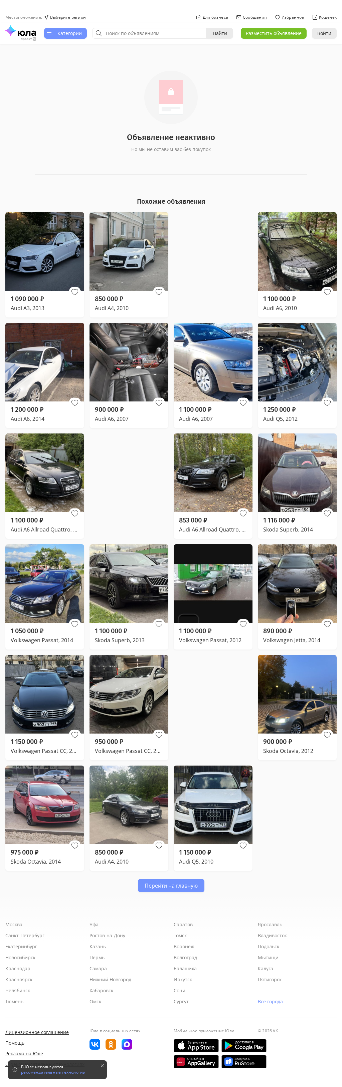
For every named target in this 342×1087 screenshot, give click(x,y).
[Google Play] (244, 1045)
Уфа (94, 924)
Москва (13, 924)
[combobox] (149, 33)
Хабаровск (101, 990)
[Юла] (20, 30)
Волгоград (185, 957)
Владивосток (272, 935)
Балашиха (185, 968)
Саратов (183, 924)
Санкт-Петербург (24, 935)
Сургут (181, 1001)
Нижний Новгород (110, 979)
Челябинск (17, 990)
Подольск (268, 946)
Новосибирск (20, 957)
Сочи (179, 990)
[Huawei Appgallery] (196, 1061)
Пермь (97, 957)
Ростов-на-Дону (107, 935)
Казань (98, 946)
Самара (98, 968)
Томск (180, 935)
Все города (270, 1001)
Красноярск (18, 979)
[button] (74, 292)
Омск (95, 1001)
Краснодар (17, 968)
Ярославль (270, 924)
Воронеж (184, 946)
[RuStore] (244, 1061)
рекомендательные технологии (53, 1072)
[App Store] (196, 1045)
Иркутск (183, 979)
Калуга (265, 968)
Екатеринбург (21, 946)
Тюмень (14, 1001)
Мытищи (268, 957)
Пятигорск (270, 979)
